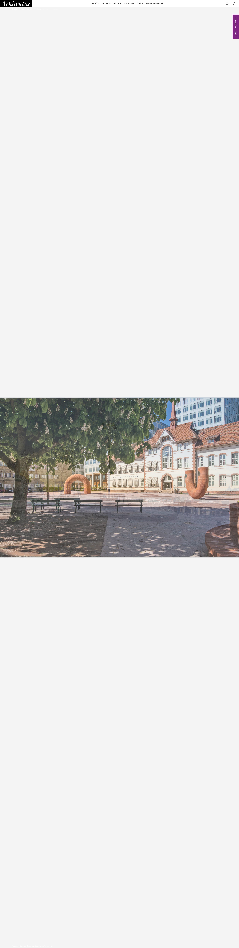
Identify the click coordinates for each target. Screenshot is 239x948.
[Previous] (14, 477)
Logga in (236, 33)
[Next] (225, 477)
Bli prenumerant (236, 23)
